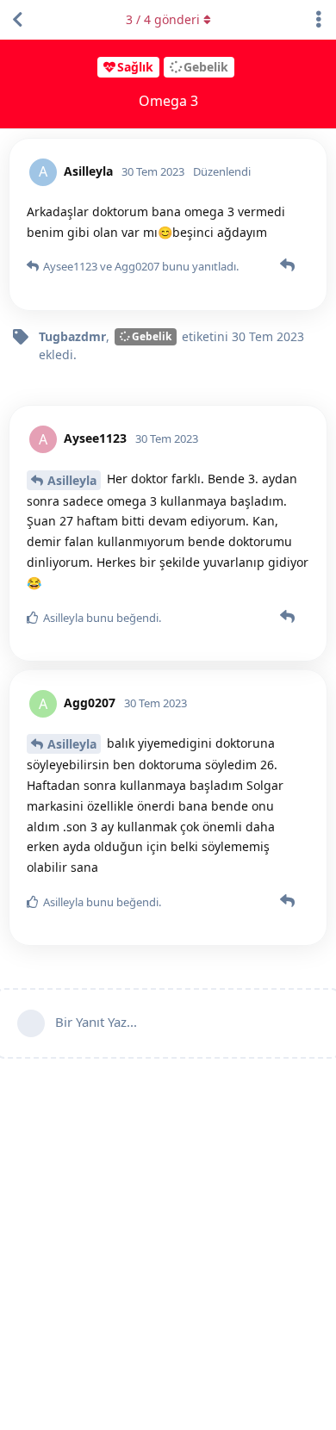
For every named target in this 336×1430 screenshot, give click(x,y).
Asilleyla (71, 480)
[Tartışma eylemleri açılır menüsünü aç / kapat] (319, 20)
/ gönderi (163, 19)
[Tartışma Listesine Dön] (17, 20)
